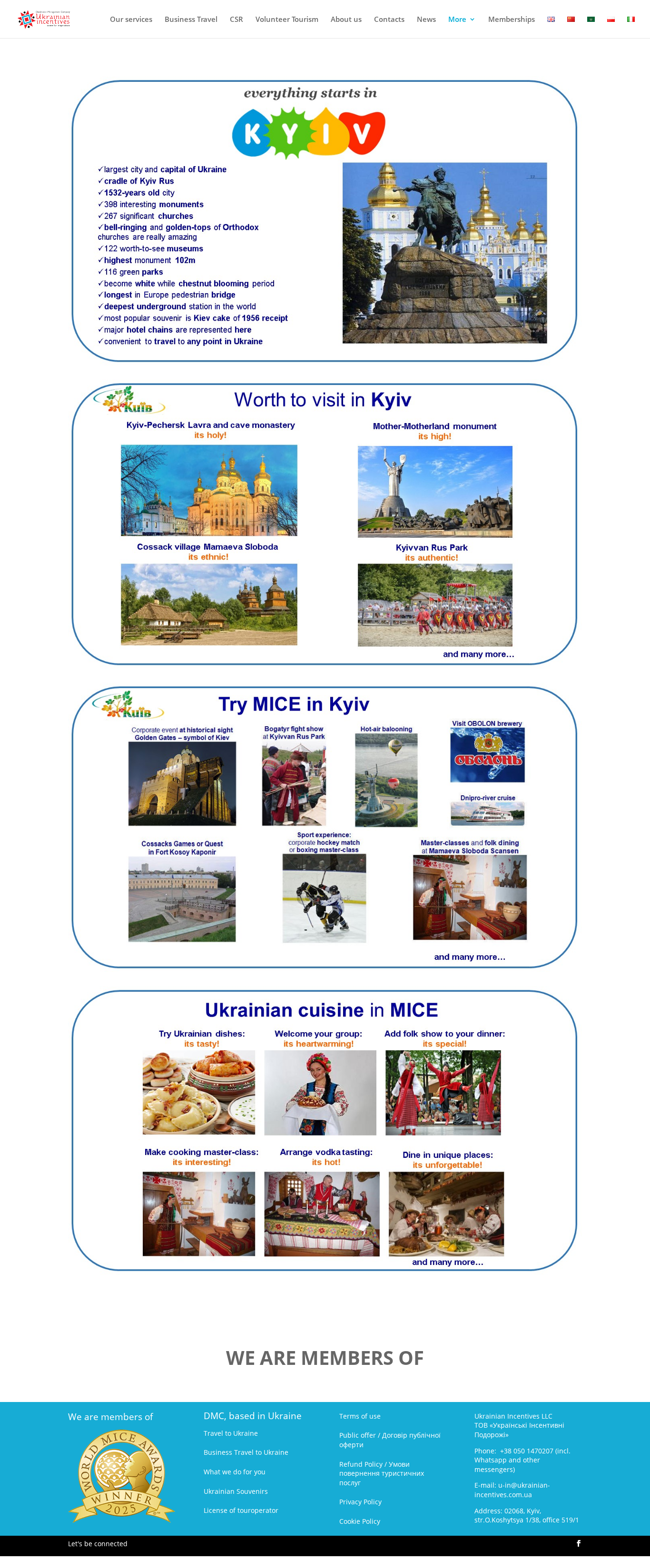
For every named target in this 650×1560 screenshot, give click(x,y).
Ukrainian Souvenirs (236, 1491)
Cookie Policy (359, 1521)
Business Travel (191, 20)
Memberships (511, 20)
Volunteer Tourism (287, 20)
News (426, 20)
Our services (131, 20)
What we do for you (235, 1471)
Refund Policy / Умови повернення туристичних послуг (381, 1473)
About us (346, 20)
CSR (236, 20)
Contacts (389, 20)
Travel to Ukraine (231, 1433)
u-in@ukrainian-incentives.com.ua (512, 1490)
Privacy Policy (360, 1501)
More (457, 20)
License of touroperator (241, 1510)
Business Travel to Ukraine (246, 1452)
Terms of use (360, 1416)
